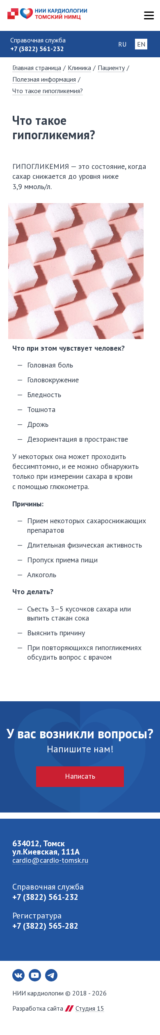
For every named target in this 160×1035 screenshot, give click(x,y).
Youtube (35, 975)
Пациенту (111, 67)
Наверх (139, 1014)
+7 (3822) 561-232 (45, 897)
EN (141, 44)
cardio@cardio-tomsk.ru (50, 860)
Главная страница (36, 67)
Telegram (51, 975)
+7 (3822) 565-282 (45, 926)
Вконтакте (18, 975)
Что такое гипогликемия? (47, 91)
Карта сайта (148, 15)
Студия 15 (89, 1008)
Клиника (79, 67)
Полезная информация (44, 79)
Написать (80, 776)
